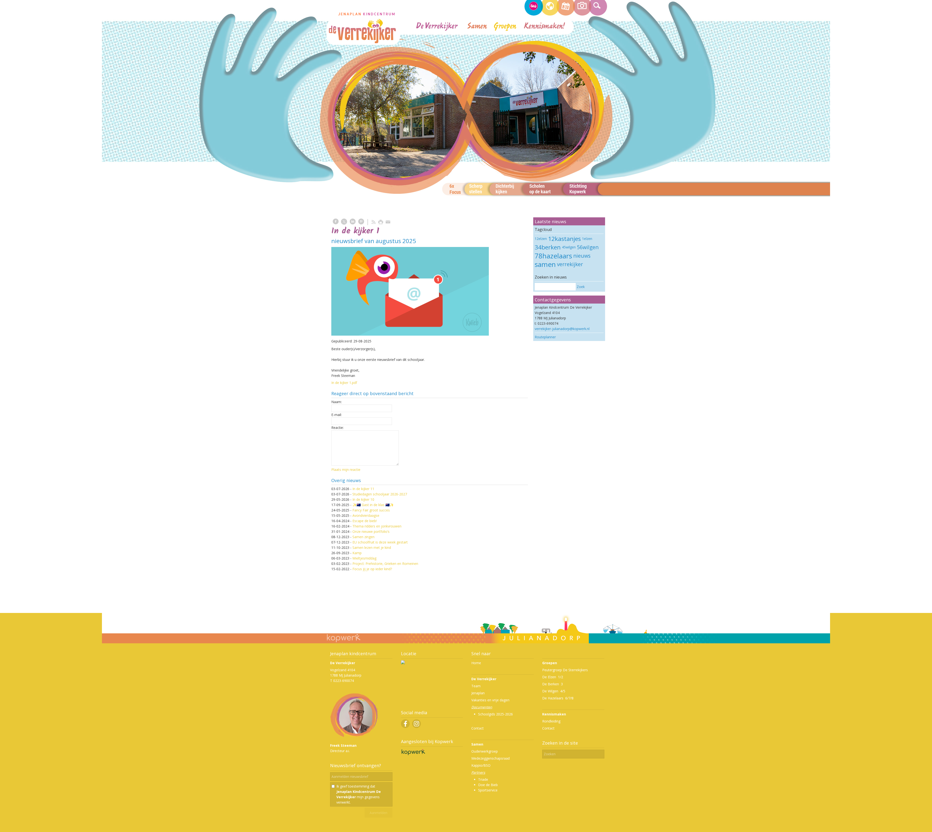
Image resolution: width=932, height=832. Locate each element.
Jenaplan (478, 693)
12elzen (541, 238)
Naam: (336, 401)
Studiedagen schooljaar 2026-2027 (379, 494)
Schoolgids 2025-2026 (495, 714)
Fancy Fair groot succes (371, 510)
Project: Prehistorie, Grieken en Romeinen (385, 563)
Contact (477, 728)
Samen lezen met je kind (371, 547)
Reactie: (337, 427)
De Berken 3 (552, 684)
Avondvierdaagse (365, 515)
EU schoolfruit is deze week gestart (380, 542)
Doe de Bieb (488, 784)
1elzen (587, 238)
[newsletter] (410, 291)
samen (545, 264)
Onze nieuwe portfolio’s (371, 531)
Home (476, 663)
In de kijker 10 (363, 499)
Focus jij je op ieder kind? (372, 569)
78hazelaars (553, 255)
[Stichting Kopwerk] (413, 755)
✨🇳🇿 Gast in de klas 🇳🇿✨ (373, 504)
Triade (483, 779)
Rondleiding (551, 721)
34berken (548, 247)
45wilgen (569, 247)
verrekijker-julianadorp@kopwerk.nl (562, 328)
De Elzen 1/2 (552, 677)
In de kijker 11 (363, 488)
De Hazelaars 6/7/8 (558, 698)
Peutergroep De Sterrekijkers (565, 670)
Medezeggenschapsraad (490, 758)
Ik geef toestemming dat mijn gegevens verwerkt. (358, 794)
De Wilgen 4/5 (553, 691)
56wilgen (588, 247)
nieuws (582, 255)
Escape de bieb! (364, 520)
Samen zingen (363, 537)
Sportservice (488, 790)
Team (476, 686)
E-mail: (336, 414)
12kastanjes (564, 239)
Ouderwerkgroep (484, 751)
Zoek (581, 286)
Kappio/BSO (481, 765)
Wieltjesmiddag (364, 558)
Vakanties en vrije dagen (490, 700)
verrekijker (570, 264)
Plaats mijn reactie (345, 469)
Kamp (357, 553)
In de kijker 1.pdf (344, 382)
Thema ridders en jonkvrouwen (376, 526)
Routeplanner (545, 337)
